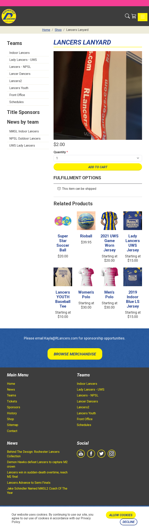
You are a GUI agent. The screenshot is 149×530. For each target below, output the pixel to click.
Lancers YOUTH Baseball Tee (62, 299)
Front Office (17, 95)
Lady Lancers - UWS (23, 60)
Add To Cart (97, 167)
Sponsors (13, 407)
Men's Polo (109, 294)
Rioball (86, 236)
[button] (127, 16)
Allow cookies (121, 515)
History (12, 413)
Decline (129, 522)
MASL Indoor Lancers (24, 131)
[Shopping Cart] (133, 16)
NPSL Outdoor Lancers (25, 138)
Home (11, 384)
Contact (12, 431)
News (11, 389)
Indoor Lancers (19, 53)
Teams (11, 395)
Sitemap (12, 425)
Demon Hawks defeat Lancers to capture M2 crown (37, 464)
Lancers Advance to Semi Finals (28, 483)
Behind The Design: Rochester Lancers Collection (33, 454)
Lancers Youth (18, 88)
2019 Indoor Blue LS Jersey (132, 299)
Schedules (16, 102)
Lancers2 (15, 81)
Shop (10, 419)
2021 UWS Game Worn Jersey (109, 243)
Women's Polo (86, 294)
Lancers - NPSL (20, 67)
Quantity (61, 152)
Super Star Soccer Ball (62, 243)
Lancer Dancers (19, 74)
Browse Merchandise (75, 354)
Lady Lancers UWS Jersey (133, 243)
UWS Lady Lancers (22, 145)
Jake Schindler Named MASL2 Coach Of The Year (37, 491)
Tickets (12, 401)
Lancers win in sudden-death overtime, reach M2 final (37, 474)
